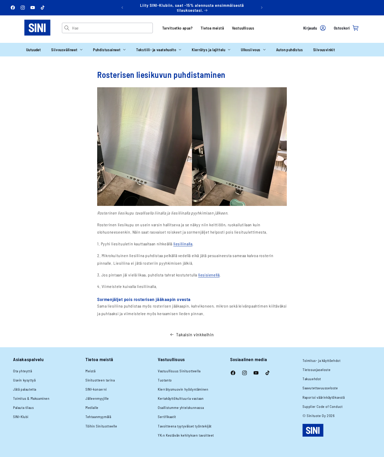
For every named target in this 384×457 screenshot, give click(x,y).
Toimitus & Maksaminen (31, 398)
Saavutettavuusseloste (320, 388)
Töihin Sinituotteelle (101, 426)
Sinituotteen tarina (100, 380)
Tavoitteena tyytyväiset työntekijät (185, 426)
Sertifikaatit (167, 416)
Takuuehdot (311, 379)
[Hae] (67, 28)
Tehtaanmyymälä (98, 416)
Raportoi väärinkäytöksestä (323, 397)
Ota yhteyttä (22, 371)
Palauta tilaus (23, 407)
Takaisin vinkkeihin (195, 334)
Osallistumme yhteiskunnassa (181, 407)
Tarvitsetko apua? (177, 28)
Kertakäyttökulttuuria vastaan (180, 398)
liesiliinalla (183, 243)
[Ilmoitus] (261, 8)
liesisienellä (209, 274)
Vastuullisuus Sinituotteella (179, 371)
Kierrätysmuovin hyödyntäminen (183, 389)
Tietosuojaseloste (316, 369)
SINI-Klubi (20, 416)
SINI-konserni (96, 389)
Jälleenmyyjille (97, 398)
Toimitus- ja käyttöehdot (321, 360)
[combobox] (112, 28)
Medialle (91, 407)
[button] (67, 49)
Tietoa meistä (212, 28)
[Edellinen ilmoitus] (122, 8)
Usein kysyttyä (24, 380)
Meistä (90, 371)
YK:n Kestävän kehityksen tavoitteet (186, 435)
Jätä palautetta (24, 389)
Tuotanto (165, 380)
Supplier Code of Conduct (322, 406)
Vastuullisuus (243, 28)
